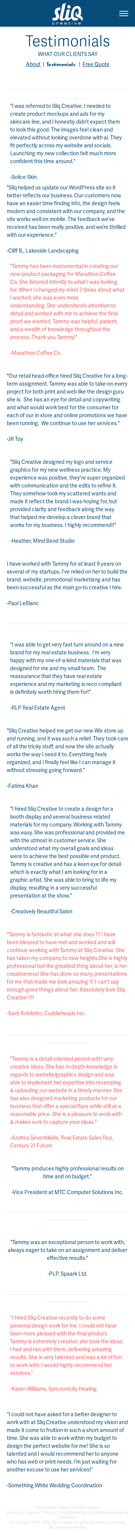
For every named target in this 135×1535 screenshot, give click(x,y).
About (33, 64)
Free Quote (96, 64)
